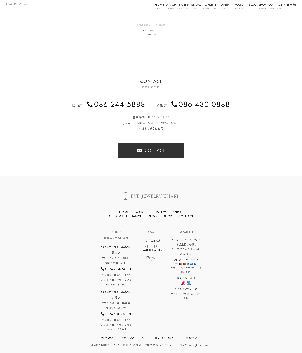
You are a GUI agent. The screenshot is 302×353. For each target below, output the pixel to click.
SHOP (262, 6)
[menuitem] (290, 3)
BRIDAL (196, 6)
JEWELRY (184, 6)
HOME (159, 6)
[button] (151, 258)
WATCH (171, 6)
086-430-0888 (204, 104)
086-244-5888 (119, 104)
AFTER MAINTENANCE (125, 216)
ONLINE (210, 6)
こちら (154, 34)
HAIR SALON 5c (165, 338)
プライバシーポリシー (134, 338)
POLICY (239, 6)
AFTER (225, 6)
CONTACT (275, 6)
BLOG (253, 6)
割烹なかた (190, 338)
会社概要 (107, 338)
